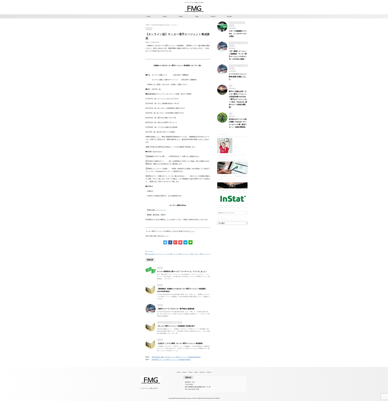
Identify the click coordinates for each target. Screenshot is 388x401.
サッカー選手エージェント (181, 254)
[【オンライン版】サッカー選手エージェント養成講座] (185, 242)
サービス (150, 251)
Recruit (213, 16)
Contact (229, 16)
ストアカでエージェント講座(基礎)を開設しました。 (238, 76)
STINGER (216, 398)
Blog (197, 16)
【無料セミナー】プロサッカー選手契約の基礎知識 (175, 309)
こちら (158, 137)
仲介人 (197, 254)
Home (148, 16)
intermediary (151, 254)
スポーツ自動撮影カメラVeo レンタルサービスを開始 (238, 33)
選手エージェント (205, 254)
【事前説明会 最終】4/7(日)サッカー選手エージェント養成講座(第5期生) (176, 357)
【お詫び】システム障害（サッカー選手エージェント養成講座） (180, 343)
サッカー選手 (169, 254)
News (181, 16)
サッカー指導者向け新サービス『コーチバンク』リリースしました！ (182, 271)
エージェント (160, 254)
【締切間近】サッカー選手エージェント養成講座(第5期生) (171, 360)
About (165, 16)
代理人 (192, 254)
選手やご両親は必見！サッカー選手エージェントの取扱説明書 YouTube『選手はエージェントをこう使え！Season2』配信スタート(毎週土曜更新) (238, 99)
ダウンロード (160, 210)
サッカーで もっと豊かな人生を (149, 388)
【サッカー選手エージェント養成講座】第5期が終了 (176, 326)
